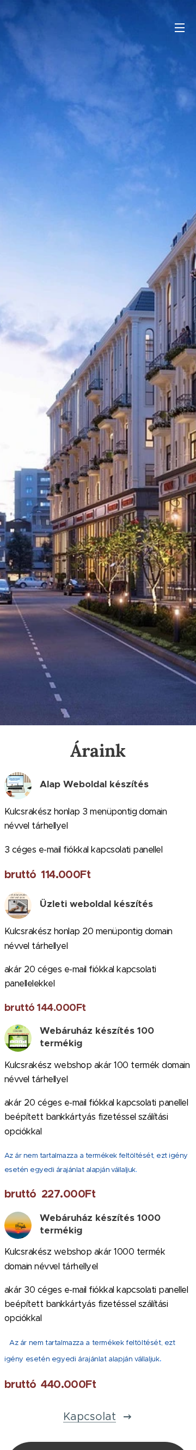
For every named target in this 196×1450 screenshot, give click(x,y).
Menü (180, 27)
